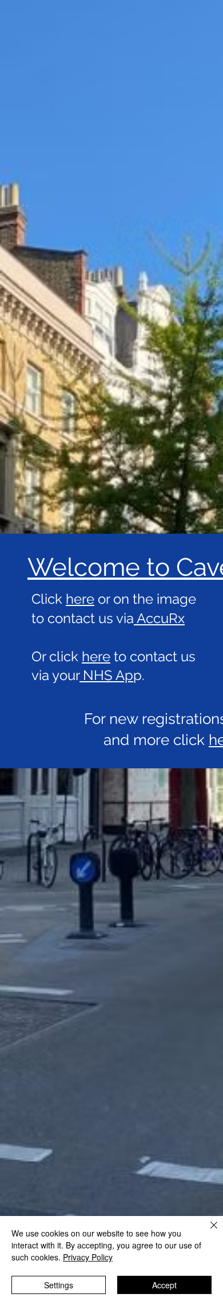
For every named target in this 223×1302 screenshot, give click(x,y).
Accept (164, 1285)
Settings (58, 1285)
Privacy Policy (88, 1257)
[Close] (207, 1232)
